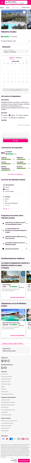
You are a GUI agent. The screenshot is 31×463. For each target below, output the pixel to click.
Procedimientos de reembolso (8, 402)
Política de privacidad (6, 379)
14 (19, 74)
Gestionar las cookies (6, 384)
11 (8, 74)
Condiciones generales (6, 376)
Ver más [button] (5, 208)
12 (11, 74)
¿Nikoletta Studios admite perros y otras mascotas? (15, 237)
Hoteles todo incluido (6, 425)
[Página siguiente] (28, 343)
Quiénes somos (5, 374)
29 (23, 81)
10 (4, 74)
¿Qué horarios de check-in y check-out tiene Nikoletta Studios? (15, 223)
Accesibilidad (4, 412)
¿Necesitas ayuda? (5, 399)
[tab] (12, 343)
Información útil (4, 407)
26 (11, 81)
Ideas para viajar (5, 430)
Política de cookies (5, 381)
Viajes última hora (5, 428)
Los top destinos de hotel (7, 423)
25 (8, 81)
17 (4, 78)
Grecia (7, 7)
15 (23, 74)
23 (26, 78)
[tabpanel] (15, 350)
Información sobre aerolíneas (8, 404)
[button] (14, 19)
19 (11, 78)
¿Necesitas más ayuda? (12, 248)
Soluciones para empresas (7, 394)
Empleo (3, 386)
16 (26, 74)
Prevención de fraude (6, 414)
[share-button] (24, 12)
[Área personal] (29, 2)
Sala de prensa (4, 391)
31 (4, 85)
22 (23, 78)
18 (8, 78)
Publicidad (3, 389)
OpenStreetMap (26, 125)
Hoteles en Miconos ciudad (9, 350)
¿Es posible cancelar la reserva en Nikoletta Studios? (15, 243)
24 (4, 81)
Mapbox (20, 125)
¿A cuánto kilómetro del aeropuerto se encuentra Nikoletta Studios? (15, 230)
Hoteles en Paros (7, 348)
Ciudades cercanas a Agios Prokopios (12, 343)
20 (15, 78)
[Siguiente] (26, 61)
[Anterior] (4, 61)
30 (26, 81)
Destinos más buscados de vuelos (9, 420)
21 (19, 78)
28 (19, 81)
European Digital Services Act (8, 409)
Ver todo (3, 120)
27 (15, 81)
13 (15, 74)
